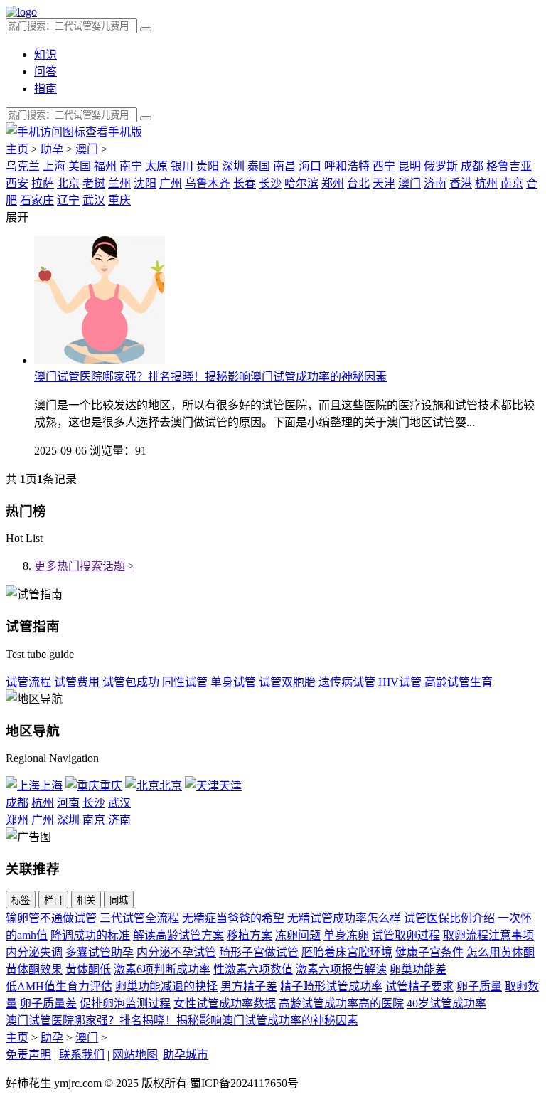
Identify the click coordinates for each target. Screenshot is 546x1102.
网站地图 (135, 1055)
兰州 (119, 183)
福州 (105, 166)
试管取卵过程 (406, 935)
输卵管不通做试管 (51, 918)
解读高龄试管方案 (178, 935)
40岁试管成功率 (446, 1003)
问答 (45, 71)
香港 (460, 183)
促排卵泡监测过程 (125, 1003)
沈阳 (145, 183)
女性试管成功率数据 (224, 1003)
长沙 (270, 183)
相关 (86, 900)
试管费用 (77, 682)
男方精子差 (248, 986)
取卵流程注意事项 (488, 935)
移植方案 (249, 935)
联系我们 (82, 1055)
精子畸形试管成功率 (331, 986)
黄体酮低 (88, 969)
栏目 (53, 900)
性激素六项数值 (253, 969)
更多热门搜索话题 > (84, 566)
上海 (54, 166)
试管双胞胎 (287, 682)
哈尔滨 (301, 183)
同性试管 (185, 682)
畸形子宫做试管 (259, 952)
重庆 (119, 200)
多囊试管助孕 (99, 952)
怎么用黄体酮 (500, 952)
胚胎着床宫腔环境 (346, 952)
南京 (511, 183)
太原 (156, 166)
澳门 (86, 149)
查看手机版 (113, 132)
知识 (45, 54)
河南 (68, 803)
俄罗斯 (441, 166)
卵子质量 (479, 986)
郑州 (332, 183)
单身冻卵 (346, 935)
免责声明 (28, 1055)
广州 (170, 183)
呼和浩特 (347, 166)
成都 (472, 166)
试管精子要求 (419, 986)
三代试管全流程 (139, 918)
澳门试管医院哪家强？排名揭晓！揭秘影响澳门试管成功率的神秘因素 (210, 377)
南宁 (130, 166)
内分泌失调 (34, 952)
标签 (20, 900)
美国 (79, 166)
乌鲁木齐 (207, 183)
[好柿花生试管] (21, 12)
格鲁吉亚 (509, 166)
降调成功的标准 (90, 935)
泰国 (258, 166)
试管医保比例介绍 (449, 918)
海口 (310, 166)
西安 (17, 183)
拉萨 (42, 183)
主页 (17, 149)
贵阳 (207, 166)
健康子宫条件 (429, 952)
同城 (118, 900)
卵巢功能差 (418, 969)
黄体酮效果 (34, 969)
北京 (68, 183)
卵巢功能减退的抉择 (166, 986)
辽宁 (68, 200)
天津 (384, 183)
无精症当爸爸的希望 (233, 918)
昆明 (409, 166)
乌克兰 (23, 166)
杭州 (486, 183)
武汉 (93, 200)
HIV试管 (400, 682)
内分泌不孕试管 (176, 952)
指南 (45, 89)
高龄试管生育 (458, 682)
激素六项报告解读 (341, 969)
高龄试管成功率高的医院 (341, 1003)
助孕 (52, 149)
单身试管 (233, 682)
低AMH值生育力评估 (59, 986)
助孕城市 (185, 1055)
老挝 (93, 183)
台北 (358, 183)
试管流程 (28, 682)
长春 (244, 183)
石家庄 (37, 200)
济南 (435, 183)
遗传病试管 (346, 682)
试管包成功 (130, 682)
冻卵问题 (298, 935)
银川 (182, 166)
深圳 (233, 166)
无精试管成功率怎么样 (344, 918)
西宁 (384, 166)
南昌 (284, 166)
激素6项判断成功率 (162, 969)
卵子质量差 (48, 1003)
